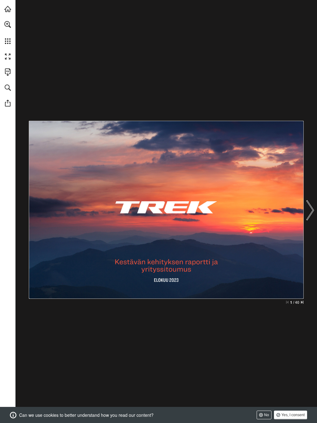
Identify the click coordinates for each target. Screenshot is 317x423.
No (266, 415)
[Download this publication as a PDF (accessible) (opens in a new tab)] (7, 72)
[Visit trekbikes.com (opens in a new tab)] (7, 9)
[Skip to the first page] (287, 302)
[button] (7, 24)
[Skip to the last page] (302, 302)
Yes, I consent (293, 415)
